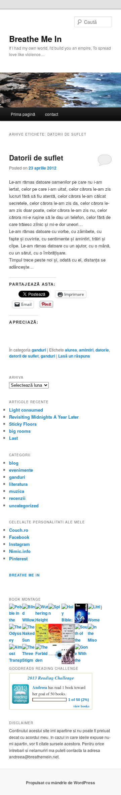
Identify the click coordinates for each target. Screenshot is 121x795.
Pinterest (18, 558)
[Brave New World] (68, 662)
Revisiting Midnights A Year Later (44, 417)
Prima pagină (23, 114)
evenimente (21, 470)
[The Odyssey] (15, 640)
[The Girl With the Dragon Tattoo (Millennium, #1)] (41, 642)
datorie (102, 350)
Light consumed (26, 410)
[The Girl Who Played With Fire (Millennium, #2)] (55, 641)
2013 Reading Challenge (51, 678)
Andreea (39, 687)
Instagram (19, 544)
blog (13, 463)
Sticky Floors (23, 424)
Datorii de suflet (36, 157)
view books (81, 706)
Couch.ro (18, 530)
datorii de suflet (24, 356)
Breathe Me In (35, 38)
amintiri (86, 350)
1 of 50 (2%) (78, 700)
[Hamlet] (81, 621)
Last (13, 438)
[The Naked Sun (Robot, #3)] (28, 640)
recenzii (17, 498)
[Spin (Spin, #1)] (55, 613)
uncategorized (24, 505)
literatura (18, 484)
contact (51, 114)
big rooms (20, 431)
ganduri (39, 350)
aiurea (71, 350)
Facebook (19, 537)
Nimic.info (20, 551)
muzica (16, 491)
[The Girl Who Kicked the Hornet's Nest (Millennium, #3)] (68, 641)
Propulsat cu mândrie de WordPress (60, 783)
